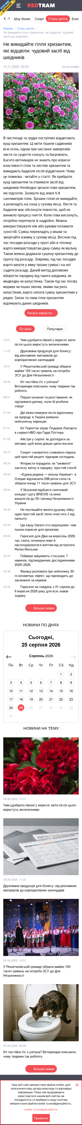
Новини (8, 28)
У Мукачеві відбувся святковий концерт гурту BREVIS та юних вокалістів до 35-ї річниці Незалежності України (44, 496)
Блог (75, 18)
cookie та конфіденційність (41, 1109)
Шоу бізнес (22, 18)
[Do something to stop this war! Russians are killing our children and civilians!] (8, 8)
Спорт (39, 18)
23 (71, 699)
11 (21, 690)
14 (51, 690)
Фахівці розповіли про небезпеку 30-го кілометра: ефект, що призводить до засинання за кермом (45, 575)
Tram (41, 5)
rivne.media (70, 66)
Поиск (76, 5)
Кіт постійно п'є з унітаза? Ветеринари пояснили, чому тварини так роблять (45, 386)
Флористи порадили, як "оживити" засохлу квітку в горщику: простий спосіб (46, 465)
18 (21, 699)
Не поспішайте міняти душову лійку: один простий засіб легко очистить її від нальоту (45, 514)
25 (21, 707)
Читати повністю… (41, 313)
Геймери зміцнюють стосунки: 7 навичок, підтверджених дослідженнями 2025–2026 (45, 560)
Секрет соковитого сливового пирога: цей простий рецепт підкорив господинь (45, 454)
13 (41, 690)
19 (31, 699)
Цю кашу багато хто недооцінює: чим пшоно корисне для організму (45, 527)
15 (61, 690)
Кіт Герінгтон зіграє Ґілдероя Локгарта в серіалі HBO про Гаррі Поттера (46, 430)
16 (71, 690)
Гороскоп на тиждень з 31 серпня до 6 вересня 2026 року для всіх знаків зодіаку (45, 591)
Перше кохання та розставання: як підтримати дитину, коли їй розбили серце (43, 401)
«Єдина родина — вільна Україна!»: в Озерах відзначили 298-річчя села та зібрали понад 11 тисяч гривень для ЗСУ (45, 478)
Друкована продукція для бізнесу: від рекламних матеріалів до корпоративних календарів (43, 355)
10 (11, 690)
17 (11, 699)
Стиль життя (57, 18)
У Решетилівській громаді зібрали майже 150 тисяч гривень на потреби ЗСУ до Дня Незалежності (43, 370)
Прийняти (41, 1118)
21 (51, 699)
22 (61, 699)
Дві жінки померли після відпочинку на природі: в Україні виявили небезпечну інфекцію (44, 417)
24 (11, 707)
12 (31, 690)
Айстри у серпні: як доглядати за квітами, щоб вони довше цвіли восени (44, 441)
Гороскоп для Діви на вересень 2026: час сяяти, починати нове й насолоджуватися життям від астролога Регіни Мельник (45, 542)
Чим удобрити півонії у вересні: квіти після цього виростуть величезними (45, 341)
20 (41, 699)
